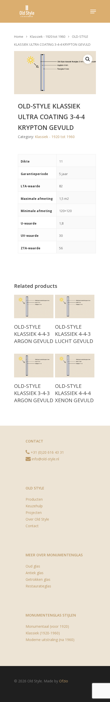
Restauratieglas (38, 586)
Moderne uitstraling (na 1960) (50, 639)
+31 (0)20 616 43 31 (47, 452)
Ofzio (63, 681)
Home (18, 36)
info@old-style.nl (45, 459)
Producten (34, 499)
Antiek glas (34, 572)
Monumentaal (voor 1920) (47, 626)
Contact (32, 525)
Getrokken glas (38, 579)
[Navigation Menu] (93, 11)
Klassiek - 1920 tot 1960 (47, 36)
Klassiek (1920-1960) (43, 633)
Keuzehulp (34, 505)
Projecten (34, 512)
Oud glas (33, 566)
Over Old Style (37, 519)
